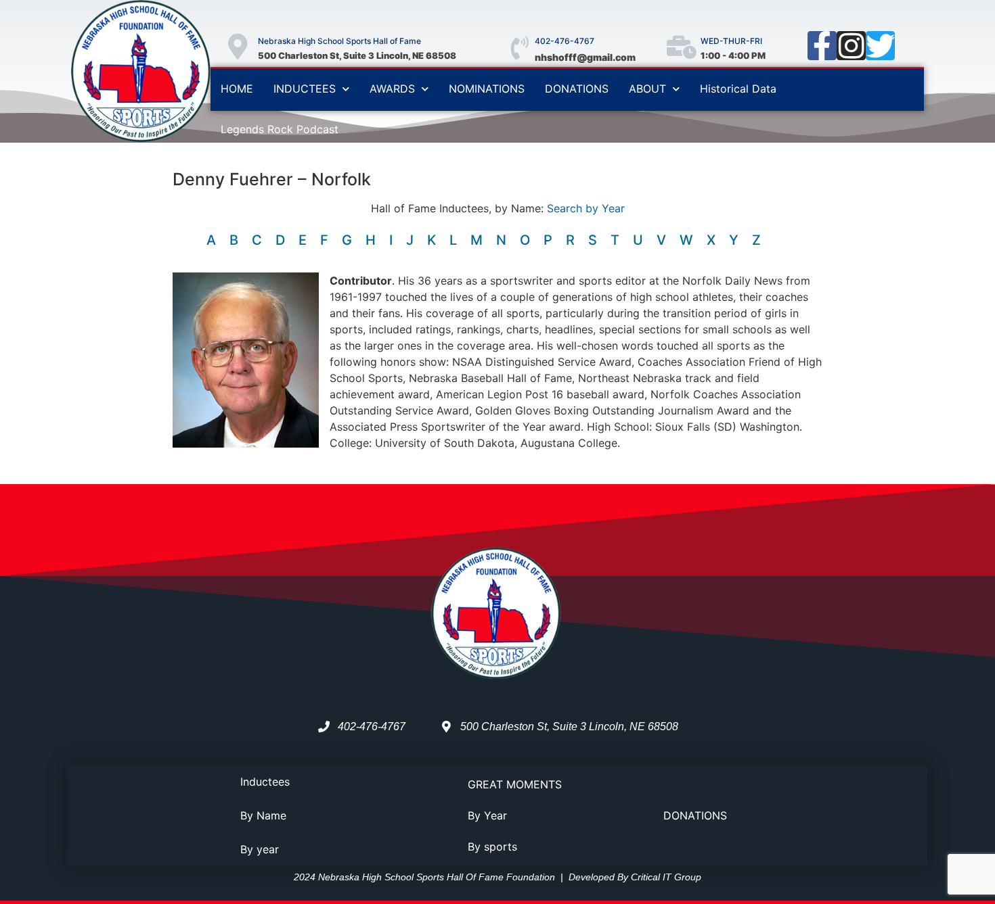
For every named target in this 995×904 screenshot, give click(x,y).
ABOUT (647, 88)
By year (259, 849)
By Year (487, 815)
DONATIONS (577, 88)
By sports (492, 846)
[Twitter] (880, 45)
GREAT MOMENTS (515, 784)
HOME (237, 88)
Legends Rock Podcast (279, 129)
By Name (263, 815)
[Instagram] (851, 45)
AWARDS (392, 88)
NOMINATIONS (487, 88)
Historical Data (738, 88)
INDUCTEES (304, 88)
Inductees (265, 781)
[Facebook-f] (822, 45)
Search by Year (586, 208)
